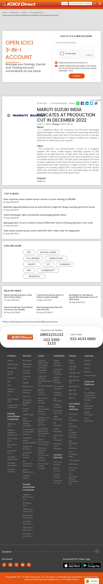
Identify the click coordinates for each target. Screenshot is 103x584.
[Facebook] (82, 103)
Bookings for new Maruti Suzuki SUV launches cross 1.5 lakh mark (83, 297)
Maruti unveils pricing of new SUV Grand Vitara (18, 296)
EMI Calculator (58, 399)
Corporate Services (27, 391)
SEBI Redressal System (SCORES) (27, 422)
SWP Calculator (58, 418)
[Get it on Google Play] (91, 565)
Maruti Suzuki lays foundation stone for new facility (18, 308)
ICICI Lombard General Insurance (73, 433)
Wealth (26, 383)
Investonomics (90, 375)
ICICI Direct (73, 464)
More (71, 71)
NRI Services (28, 386)
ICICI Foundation (73, 419)
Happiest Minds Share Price (28, 497)
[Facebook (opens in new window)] (4, 565)
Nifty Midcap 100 (74, 381)
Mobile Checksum (88, 413)
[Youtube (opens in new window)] (29, 565)
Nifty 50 (72, 398)
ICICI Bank (73, 414)
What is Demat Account (41, 392)
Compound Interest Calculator (58, 371)
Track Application (89, 419)
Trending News (36, 12)
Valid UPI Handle (26, 477)
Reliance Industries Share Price (12, 432)
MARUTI (40, 124)
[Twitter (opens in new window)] (16, 565)
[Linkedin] (87, 103)
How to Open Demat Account (43, 466)
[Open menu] (99, 3)
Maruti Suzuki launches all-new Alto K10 (50, 308)
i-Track (87, 389)
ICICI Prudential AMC (73, 454)
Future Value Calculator (59, 387)
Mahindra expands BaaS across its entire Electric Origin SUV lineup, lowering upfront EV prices (49, 207)
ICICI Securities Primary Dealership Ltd (73, 479)
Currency (65, 264)
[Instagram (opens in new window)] (10, 565)
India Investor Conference (13, 406)
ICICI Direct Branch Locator (27, 455)
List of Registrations (28, 471)
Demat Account (57, 469)
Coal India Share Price (28, 522)
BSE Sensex (74, 376)
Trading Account (57, 475)
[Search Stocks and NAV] (95, 3)
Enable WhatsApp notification (73, 63)
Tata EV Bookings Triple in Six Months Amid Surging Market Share (34, 215)
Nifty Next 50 (74, 386)
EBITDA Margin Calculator (58, 380)
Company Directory (11, 470)
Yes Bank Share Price (12, 458)
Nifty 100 (72, 390)
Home (4, 12)
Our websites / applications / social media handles (89, 396)
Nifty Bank (73, 394)
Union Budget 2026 (13, 400)
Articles (87, 360)
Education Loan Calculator (58, 446)
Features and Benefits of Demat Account (43, 421)
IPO (29, 252)
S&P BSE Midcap (72, 368)
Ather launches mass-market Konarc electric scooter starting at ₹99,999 (39, 199)
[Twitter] (91, 103)
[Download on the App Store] (72, 565)
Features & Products (27, 447)
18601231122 (51, 334)
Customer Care (27, 377)
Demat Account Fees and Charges (43, 441)
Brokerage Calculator (58, 412)
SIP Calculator (58, 424)
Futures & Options (11, 390)
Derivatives (56, 258)
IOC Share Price (11, 452)
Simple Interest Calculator (58, 362)
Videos (87, 368)
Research (14, 12)
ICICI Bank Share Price (28, 535)
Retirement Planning (27, 365)
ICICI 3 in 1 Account (58, 463)
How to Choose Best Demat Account (43, 410)
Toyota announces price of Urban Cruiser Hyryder (50, 296)
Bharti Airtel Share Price (28, 516)
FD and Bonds (10, 373)
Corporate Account (58, 481)
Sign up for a (76, 36)
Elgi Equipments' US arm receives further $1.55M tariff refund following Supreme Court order (48, 223)
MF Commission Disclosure (28, 463)
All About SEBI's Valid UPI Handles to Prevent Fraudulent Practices (43, 366)
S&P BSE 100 (74, 373)
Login (64, 3)
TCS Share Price (27, 504)
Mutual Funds (48, 252)
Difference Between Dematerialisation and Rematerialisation (43, 381)
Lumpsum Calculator (58, 393)
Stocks (10, 360)
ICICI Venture (74, 460)
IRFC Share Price (12, 446)
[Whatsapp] (77, 103)
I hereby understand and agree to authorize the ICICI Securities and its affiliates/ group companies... (77, 68)
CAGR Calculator (58, 430)
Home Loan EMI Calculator (58, 437)
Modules (87, 372)
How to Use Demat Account (43, 400)
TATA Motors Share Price (28, 529)
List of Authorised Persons (88, 406)
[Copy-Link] (96, 103)
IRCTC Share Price (12, 439)
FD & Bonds (33, 258)
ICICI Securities (73, 425)
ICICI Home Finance (73, 469)
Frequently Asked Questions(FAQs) (28, 440)
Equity (24, 12)
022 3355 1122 (52, 341)
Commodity (48, 270)
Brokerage (27, 360)
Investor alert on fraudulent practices (28, 431)
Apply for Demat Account (80, 3)
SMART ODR (28, 415)
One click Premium (26, 371)
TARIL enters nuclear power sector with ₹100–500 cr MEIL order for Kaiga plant (41, 231)
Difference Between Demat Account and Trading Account (43, 454)
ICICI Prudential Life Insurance (73, 444)
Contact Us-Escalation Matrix (28, 402)
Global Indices (72, 361)
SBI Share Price (11, 425)
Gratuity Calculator (58, 405)
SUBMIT (77, 76)
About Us (26, 396)
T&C (86, 63)
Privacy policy (26, 409)
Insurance (11, 378)
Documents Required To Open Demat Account (43, 432)
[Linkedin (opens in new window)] (23, 565)
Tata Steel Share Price (12, 464)
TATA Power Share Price (28, 510)
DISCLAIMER (96, 100)
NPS (29, 270)
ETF (48, 264)
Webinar (87, 364)
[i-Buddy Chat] (91, 579)
